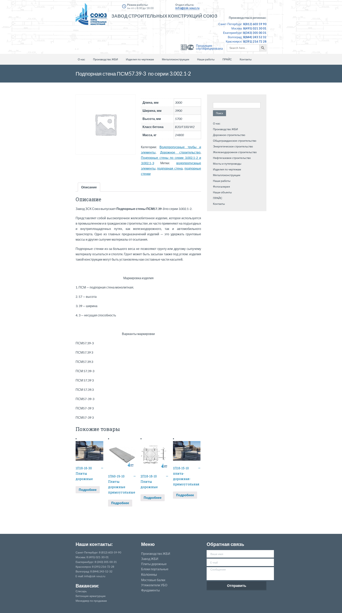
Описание (89, 187)
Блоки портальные (154, 569)
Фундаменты (150, 590)
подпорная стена (170, 168)
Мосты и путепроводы (227, 163)
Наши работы (206, 59)
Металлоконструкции (175, 59)
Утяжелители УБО (154, 585)
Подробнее (88, 490)
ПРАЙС (227, 59)
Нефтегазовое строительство (232, 157)
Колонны (149, 574)
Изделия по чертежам (140, 59)
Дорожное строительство (180, 152)
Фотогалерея (221, 186)
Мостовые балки (153, 580)
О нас (81, 59)
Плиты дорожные (154, 564)
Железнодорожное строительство (235, 152)
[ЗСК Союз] (92, 16)
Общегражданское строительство (234, 140)
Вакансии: (87, 585)
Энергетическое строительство (233, 146)
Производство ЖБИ (105, 59)
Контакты (246, 59)
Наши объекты (222, 192)
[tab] (89, 187)
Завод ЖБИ (149, 558)
